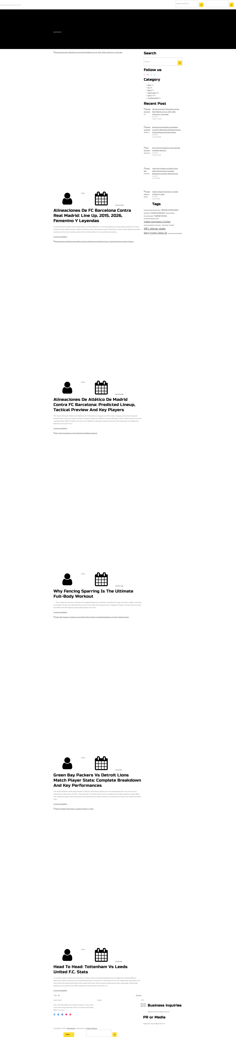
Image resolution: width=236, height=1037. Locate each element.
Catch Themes (91, 1028)
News (150, 90)
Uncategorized (153, 98)
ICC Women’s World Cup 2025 (151, 218)
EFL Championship (148, 216)
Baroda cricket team (169, 210)
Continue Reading (60, 237)
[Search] (201, 5)
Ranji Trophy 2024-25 (155, 232)
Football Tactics (160, 216)
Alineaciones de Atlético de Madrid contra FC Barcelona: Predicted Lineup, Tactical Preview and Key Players (94, 404)
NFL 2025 (171, 225)
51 (58, 995)
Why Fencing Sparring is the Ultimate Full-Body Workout (93, 594)
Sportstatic (7, 2)
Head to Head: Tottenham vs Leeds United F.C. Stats (90, 969)
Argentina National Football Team (152, 210)
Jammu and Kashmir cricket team (152, 225)
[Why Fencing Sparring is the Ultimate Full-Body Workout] (147, 157)
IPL (149, 88)
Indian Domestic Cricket (157, 221)
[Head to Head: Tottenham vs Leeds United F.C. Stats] (147, 196)
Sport (150, 95)
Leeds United (165, 225)
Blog (149, 85)
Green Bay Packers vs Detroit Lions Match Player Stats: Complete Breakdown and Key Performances (97, 780)
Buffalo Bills (147, 213)
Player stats (152, 93)
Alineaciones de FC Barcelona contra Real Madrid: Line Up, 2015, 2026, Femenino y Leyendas (92, 215)
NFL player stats (154, 228)
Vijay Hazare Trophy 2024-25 (175, 233)
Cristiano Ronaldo (170, 213)
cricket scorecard (158, 213)
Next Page (139, 995)
